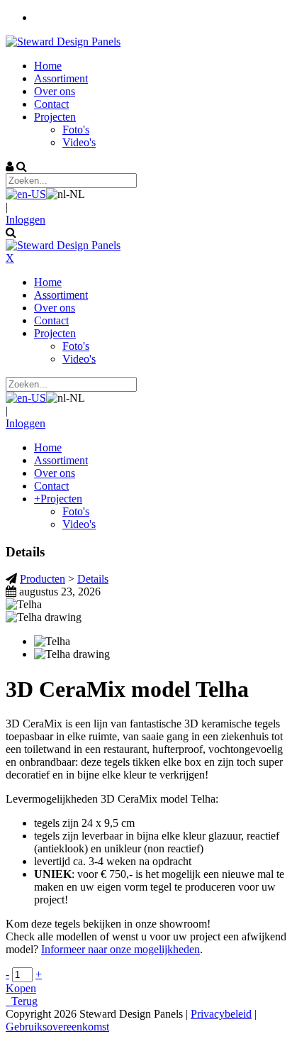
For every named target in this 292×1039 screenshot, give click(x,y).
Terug (22, 1001)
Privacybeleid (221, 1014)
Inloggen (25, 220)
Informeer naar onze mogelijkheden (120, 949)
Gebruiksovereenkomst (57, 1027)
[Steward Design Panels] (63, 41)
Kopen (21, 988)
